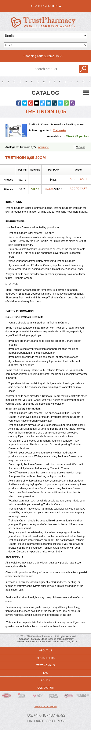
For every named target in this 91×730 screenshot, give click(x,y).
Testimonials (45, 665)
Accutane (43, 147)
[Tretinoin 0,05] (16, 130)
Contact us (45, 687)
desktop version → (45, 6)
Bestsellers (45, 658)
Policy (45, 680)
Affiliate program (45, 706)
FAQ (45, 672)
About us (45, 650)
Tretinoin (59, 130)
